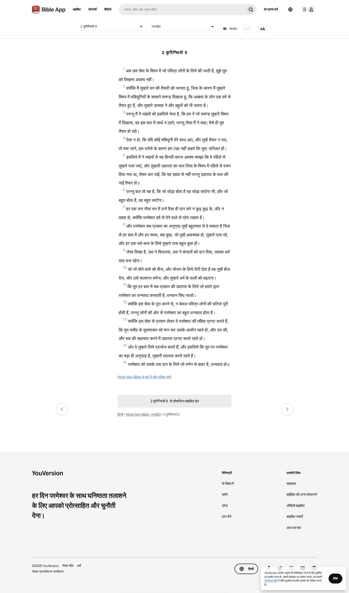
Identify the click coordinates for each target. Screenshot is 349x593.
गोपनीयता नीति (270, 580)
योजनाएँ (92, 9)
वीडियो (107, 9)
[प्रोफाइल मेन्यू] (308, 9)
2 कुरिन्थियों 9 (88, 26)
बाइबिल (77, 9)
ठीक (335, 578)
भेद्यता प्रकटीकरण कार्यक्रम (48, 571)
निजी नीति (67, 566)
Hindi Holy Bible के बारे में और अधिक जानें (144, 376)
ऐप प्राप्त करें (271, 9)
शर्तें (79, 566)
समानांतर (233, 28)
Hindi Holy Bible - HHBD (143, 414)
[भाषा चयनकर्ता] (290, 9)
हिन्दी (120, 414)
